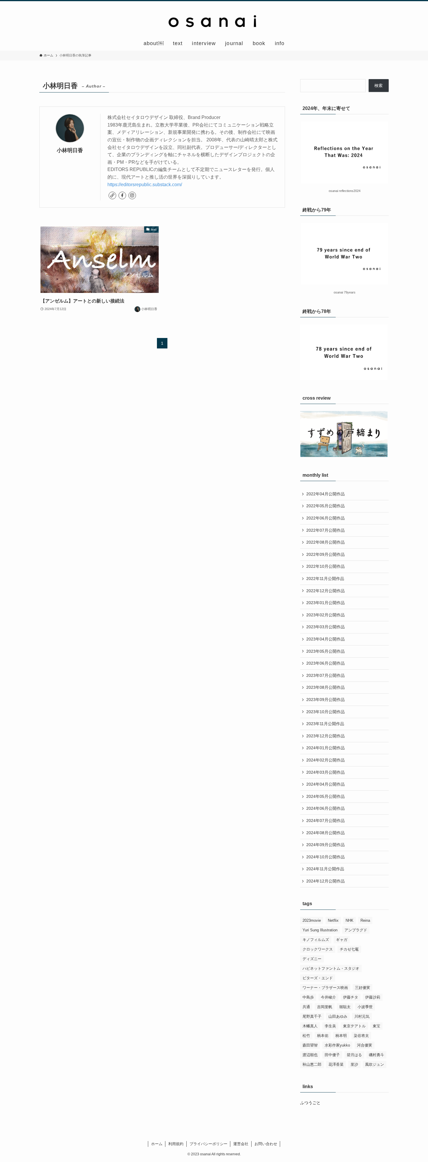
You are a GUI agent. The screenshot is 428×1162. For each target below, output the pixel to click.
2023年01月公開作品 (325, 602)
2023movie (312, 920)
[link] (112, 195)
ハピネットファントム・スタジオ (331, 968)
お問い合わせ (265, 1144)
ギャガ (341, 939)
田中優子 (332, 1055)
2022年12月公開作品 (325, 590)
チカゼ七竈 (349, 949)
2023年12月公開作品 (325, 736)
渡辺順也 (310, 1055)
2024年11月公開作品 (325, 868)
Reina (365, 920)
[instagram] (132, 195)
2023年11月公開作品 (325, 723)
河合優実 (364, 1045)
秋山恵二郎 (312, 1064)
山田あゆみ (337, 1016)
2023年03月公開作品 (325, 626)
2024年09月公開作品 (325, 844)
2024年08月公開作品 (325, 832)
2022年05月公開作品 (325, 505)
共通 (306, 1007)
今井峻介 (328, 997)
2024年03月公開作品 (325, 772)
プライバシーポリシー (208, 1144)
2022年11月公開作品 (325, 578)
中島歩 (308, 997)
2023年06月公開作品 (325, 663)
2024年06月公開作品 (325, 808)
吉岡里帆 (324, 1007)
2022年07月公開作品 (325, 530)
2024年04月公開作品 (325, 784)
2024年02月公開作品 (325, 760)
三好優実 (362, 987)
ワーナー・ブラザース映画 (325, 987)
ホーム (156, 1144)
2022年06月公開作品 (325, 518)
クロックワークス (318, 949)
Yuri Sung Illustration (320, 930)
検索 (378, 85)
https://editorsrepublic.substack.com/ (144, 184)
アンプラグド (355, 930)
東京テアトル (354, 1026)
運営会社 (240, 1144)
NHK (349, 920)
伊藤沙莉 (372, 997)
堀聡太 (345, 1007)
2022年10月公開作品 (325, 566)
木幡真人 (310, 1026)
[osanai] (214, 19)
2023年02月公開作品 (325, 615)
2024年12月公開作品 (325, 881)
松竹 (306, 1035)
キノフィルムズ (316, 939)
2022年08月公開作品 (325, 542)
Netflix (333, 920)
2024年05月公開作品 (325, 796)
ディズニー (312, 959)
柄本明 (341, 1035)
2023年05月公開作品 (325, 651)
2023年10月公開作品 (325, 711)
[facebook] (122, 195)
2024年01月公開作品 (325, 747)
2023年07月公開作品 (325, 675)
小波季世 (365, 1007)
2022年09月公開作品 (325, 554)
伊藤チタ (350, 997)
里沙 (354, 1064)
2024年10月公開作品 (325, 857)
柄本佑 (322, 1035)
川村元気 (361, 1016)
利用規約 (175, 1144)
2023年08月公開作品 (325, 687)
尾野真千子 (312, 1016)
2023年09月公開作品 (325, 699)
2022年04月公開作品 (325, 494)
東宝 (376, 1026)
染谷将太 (361, 1035)
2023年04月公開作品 (325, 639)
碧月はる (354, 1055)
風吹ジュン (374, 1064)
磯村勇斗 (376, 1055)
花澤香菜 (336, 1064)
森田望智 (310, 1045)
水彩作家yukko (337, 1045)
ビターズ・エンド (318, 978)
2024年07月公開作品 (325, 820)
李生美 (330, 1026)
